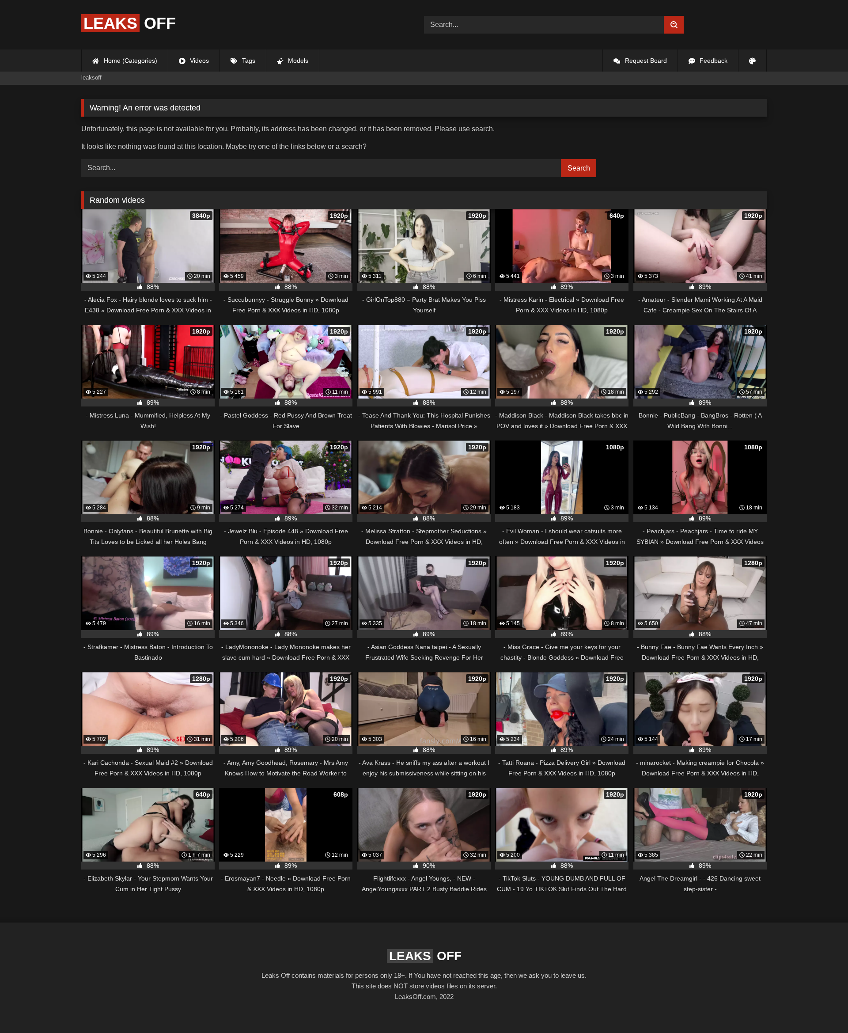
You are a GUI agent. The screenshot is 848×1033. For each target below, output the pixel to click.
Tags (247, 60)
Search (579, 168)
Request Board (645, 60)
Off (129, 23)
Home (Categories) (129, 60)
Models (297, 60)
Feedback (712, 60)
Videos (198, 60)
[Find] (674, 25)
